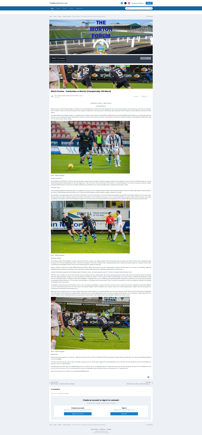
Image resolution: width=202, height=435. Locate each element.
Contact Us (102, 429)
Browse (65, 8)
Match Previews (58, 58)
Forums (58, 8)
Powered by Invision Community (101, 432)
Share (136, 96)
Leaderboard (79, 8)
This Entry (145, 8)
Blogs (52, 8)
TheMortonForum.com (58, 3)
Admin (58, 60)
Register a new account (78, 413)
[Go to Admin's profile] (52, 96)
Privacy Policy (94, 429)
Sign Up (149, 3)
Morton (63, 60)
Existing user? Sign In (138, 3)
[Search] (151, 8)
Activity (71, 8)
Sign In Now (124, 413)
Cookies (109, 429)
